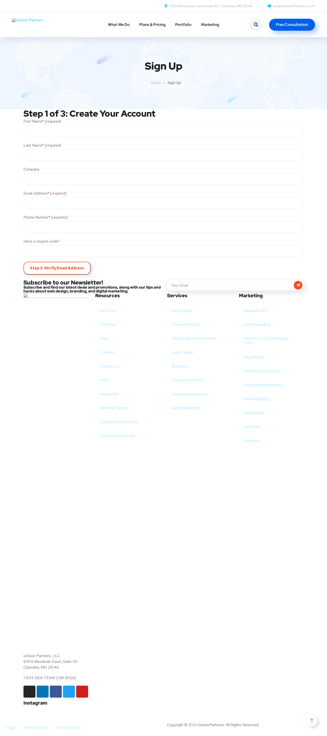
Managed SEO (256, 310)
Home (156, 82)
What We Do (119, 24)
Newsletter (109, 394)
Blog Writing (254, 357)
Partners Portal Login (118, 435)
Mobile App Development (194, 338)
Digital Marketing (186, 407)
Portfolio (183, 24)
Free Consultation (292, 24)
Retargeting (254, 412)
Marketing (210, 24)
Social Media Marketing (263, 384)
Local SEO (252, 426)
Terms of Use (67, 727)
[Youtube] (82, 692)
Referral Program (114, 407)
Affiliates (107, 324)
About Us (108, 310)
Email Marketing (257, 324)
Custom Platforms (187, 380)
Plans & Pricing (152, 24)
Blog (104, 338)
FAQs (104, 380)
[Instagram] (29, 692)
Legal (10, 727)
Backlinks (251, 440)
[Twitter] (69, 692)
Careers (107, 352)
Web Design (182, 310)
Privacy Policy (35, 727)
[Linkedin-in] (43, 692)
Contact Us (109, 366)
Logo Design (183, 352)
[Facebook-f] (56, 692)
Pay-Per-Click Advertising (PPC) (266, 341)
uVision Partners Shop (119, 421)
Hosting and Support (190, 394)
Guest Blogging (257, 398)
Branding (179, 366)
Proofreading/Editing (262, 371)
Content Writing (185, 324)
